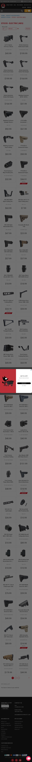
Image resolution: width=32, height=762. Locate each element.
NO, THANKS (24, 385)
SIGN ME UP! (24, 383)
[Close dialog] (31, 370)
